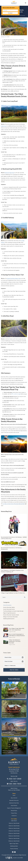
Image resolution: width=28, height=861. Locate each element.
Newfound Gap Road (9, 172)
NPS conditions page (15, 394)
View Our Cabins (14, 669)
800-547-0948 (15, 779)
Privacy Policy (14, 813)
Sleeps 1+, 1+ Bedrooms (10, 665)
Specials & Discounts (14, 800)
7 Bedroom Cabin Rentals (14, 838)
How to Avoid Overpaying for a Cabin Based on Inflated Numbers (17, 634)
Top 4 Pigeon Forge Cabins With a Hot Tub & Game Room (16, 629)
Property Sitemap (14, 848)
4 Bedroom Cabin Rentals (14, 830)
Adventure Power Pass (14, 803)
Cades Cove (3, 126)
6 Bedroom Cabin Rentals (14, 835)
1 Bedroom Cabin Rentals (14, 823)
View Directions (14, 773)
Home (14, 795)
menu (25, 3)
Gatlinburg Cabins (14, 846)
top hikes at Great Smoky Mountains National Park (13, 503)
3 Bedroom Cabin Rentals (14, 828)
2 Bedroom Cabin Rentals (14, 825)
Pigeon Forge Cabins (14, 843)
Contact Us (14, 815)
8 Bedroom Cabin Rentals (14, 841)
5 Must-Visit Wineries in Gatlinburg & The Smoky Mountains (15, 641)
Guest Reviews (14, 805)
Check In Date (14, 657)
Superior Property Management (14, 808)
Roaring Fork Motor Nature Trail (13, 278)
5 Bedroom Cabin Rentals (14, 833)
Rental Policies (14, 810)
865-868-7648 (15, 784)
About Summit (14, 797)
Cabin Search (14, 820)
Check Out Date (14, 661)
